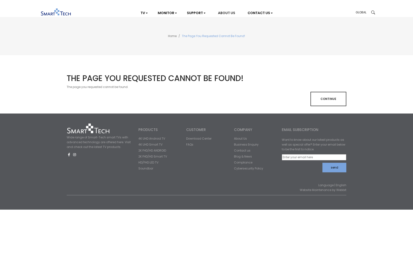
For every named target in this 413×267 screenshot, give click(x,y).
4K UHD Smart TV (150, 144)
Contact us (242, 150)
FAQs (189, 144)
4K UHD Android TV (151, 138)
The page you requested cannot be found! (213, 36)
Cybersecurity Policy (248, 168)
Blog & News (243, 156)
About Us (240, 138)
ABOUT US (226, 13)
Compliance (243, 162)
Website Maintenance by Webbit (323, 190)
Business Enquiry (246, 144)
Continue (328, 99)
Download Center (199, 138)
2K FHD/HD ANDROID (152, 150)
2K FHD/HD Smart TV (152, 156)
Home (172, 36)
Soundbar (145, 168)
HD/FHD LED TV (148, 162)
